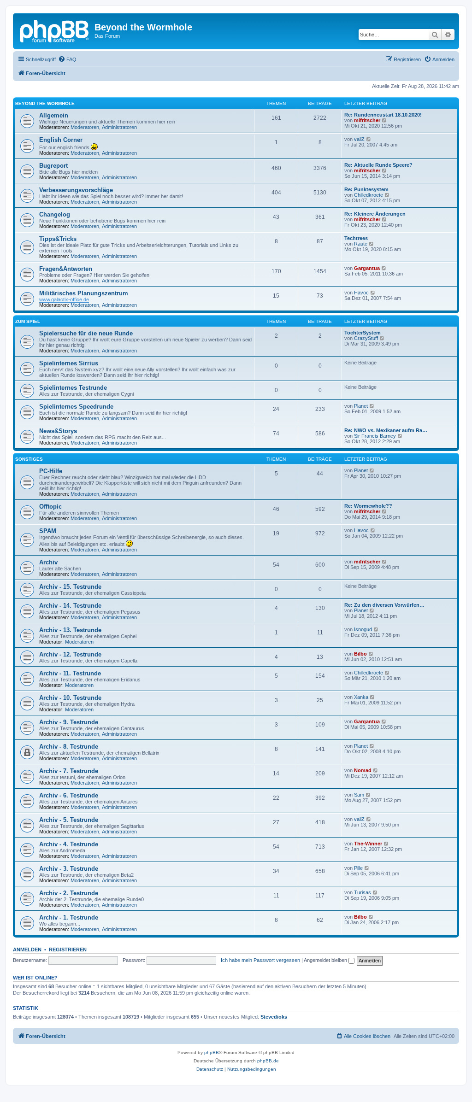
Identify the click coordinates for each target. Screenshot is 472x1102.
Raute (360, 243)
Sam (359, 794)
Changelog (54, 214)
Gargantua (367, 268)
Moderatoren (85, 127)
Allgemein (53, 115)
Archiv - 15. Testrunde (70, 586)
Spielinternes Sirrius (68, 363)
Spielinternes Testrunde (73, 387)
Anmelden (27, 949)
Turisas (362, 892)
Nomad (363, 770)
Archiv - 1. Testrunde (68, 917)
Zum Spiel (27, 321)
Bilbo (360, 654)
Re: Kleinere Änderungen (375, 214)
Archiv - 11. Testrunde (70, 673)
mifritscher (367, 120)
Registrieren (68, 949)
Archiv (48, 562)
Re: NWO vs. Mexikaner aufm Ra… (385, 430)
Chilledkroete (368, 195)
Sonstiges (29, 459)
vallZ (359, 139)
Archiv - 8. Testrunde (68, 746)
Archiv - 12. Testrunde (70, 654)
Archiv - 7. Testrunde (68, 771)
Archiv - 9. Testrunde (68, 722)
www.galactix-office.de (64, 299)
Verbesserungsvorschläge (76, 190)
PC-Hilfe (50, 471)
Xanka (361, 697)
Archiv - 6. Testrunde (68, 795)
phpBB (211, 1052)
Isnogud (363, 629)
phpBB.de (268, 1060)
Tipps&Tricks (58, 238)
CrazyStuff (366, 338)
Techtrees (356, 238)
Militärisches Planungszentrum (83, 293)
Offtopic (50, 506)
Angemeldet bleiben (326, 960)
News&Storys (58, 431)
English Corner (61, 139)
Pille (358, 868)
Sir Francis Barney (375, 436)
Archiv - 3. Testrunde (68, 868)
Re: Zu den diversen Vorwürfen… (384, 605)
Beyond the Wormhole (45, 103)
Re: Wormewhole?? (368, 506)
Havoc (361, 292)
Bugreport (53, 165)
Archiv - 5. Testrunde (68, 819)
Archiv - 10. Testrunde (70, 697)
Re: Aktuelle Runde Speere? (378, 165)
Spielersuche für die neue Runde (86, 333)
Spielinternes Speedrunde (76, 406)
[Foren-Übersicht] (54, 30)
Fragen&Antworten (65, 268)
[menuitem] (67, 59)
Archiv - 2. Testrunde (68, 893)
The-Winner (368, 843)
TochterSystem (362, 332)
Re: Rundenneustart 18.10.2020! (383, 114)
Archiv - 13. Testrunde (70, 630)
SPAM (47, 531)
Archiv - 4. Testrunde (68, 844)
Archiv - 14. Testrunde (70, 605)
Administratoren (119, 127)
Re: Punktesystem (366, 189)
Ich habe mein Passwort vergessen (260, 960)
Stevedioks (273, 1017)
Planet (361, 406)
